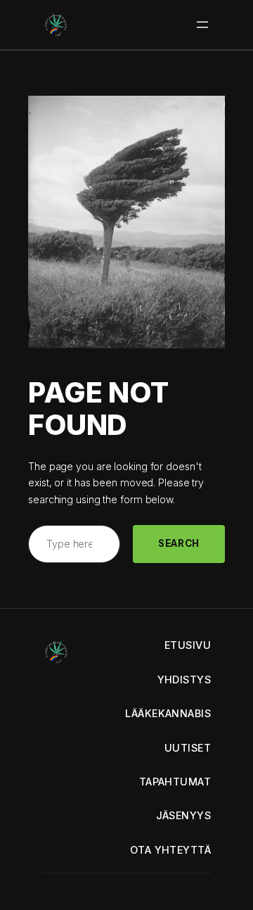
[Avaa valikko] (202, 24)
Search (179, 543)
